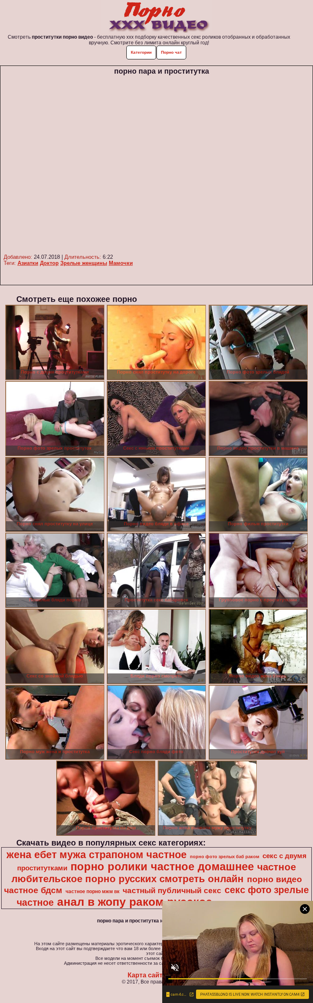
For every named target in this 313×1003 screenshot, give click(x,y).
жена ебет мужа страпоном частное (97, 854)
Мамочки (121, 263)
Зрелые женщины (83, 263)
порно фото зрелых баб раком (224, 856)
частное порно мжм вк (92, 891)
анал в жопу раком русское (134, 902)
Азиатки (28, 263)
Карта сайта (147, 975)
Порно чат (171, 52)
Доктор (49, 263)
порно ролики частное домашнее (162, 867)
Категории (141, 52)
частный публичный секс (172, 890)
